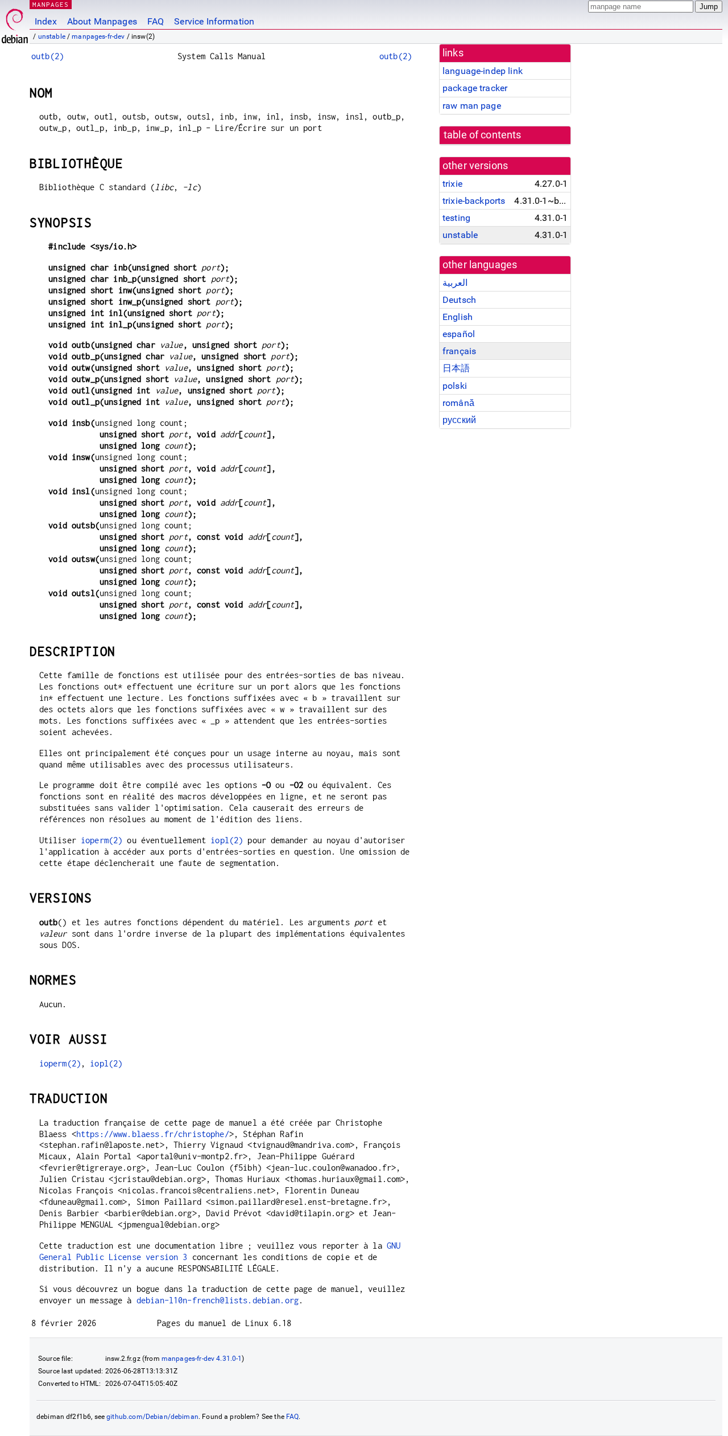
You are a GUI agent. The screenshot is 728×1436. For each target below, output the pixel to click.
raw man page (471, 105)
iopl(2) (226, 840)
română (458, 402)
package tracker (474, 88)
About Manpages (102, 21)
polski (454, 385)
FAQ (155, 21)
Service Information (214, 21)
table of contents (483, 135)
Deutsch (459, 299)
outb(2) (47, 56)
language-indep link (482, 70)
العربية (455, 282)
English (457, 316)
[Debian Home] (15, 23)
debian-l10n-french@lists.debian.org (217, 1300)
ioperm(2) (101, 840)
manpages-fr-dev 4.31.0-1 (202, 1359)
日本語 (456, 368)
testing (456, 217)
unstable (51, 36)
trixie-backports (473, 200)
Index (46, 21)
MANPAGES (50, 4)
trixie (452, 183)
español (458, 334)
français (459, 351)
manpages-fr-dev (98, 36)
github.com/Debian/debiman (152, 1417)
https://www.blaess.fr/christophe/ (152, 1134)
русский (459, 420)
